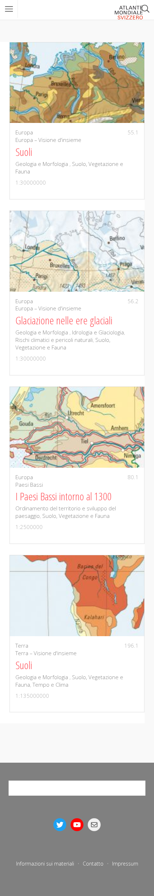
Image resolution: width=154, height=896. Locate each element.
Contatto (93, 863)
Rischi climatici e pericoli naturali (54, 339)
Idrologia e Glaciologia (98, 332)
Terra (21, 645)
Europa (24, 132)
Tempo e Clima (50, 684)
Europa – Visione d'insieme (48, 139)
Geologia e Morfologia (42, 163)
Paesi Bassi (29, 484)
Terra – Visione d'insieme (46, 653)
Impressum (125, 863)
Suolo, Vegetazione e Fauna (62, 343)
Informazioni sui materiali (45, 863)
